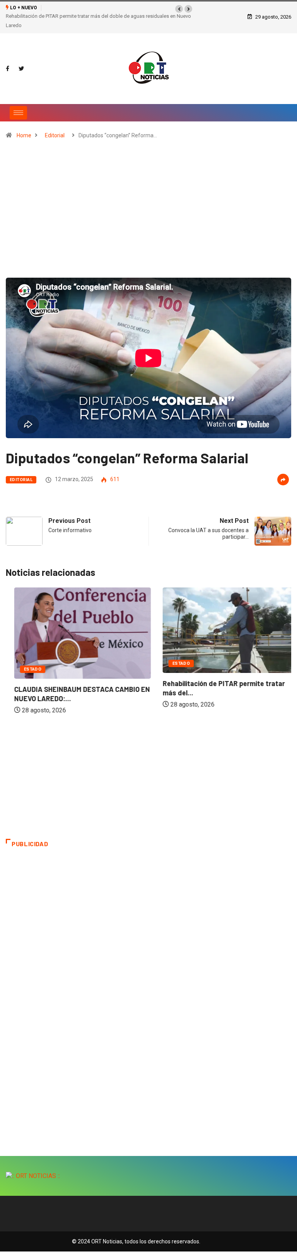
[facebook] (7, 69)
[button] (179, 9)
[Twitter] (21, 69)
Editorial (55, 135)
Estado (24, 669)
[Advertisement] (148, 212)
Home (24, 135)
